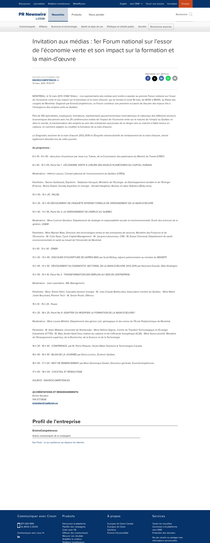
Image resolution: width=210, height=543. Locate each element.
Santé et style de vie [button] (92, 26)
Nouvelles (58, 15)
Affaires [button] (43, 26)
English (123, 3)
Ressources (24, 3)
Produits (76, 15)
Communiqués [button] (27, 26)
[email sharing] (175, 79)
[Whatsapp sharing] (168, 79)
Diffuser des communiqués (75, 533)
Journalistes (39, 3)
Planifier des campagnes (74, 526)
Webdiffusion (79, 3)
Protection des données (163, 533)
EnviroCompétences (44, 431)
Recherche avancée (161, 26)
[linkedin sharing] (161, 79)
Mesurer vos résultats (72, 536)
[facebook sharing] (148, 79)
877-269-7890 (27, 523)
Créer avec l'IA (69, 529)
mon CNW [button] (135, 3)
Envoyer (186, 3)
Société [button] (142, 26)
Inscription (172, 3)
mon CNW (157, 529)
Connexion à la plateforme (164, 526)
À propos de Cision (116, 526)
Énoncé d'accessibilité (117, 533)
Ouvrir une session (155, 3)
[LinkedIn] (19, 536)
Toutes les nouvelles (162, 523)
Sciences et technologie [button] (64, 26)
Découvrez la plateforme (74, 523)
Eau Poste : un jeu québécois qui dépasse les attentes (58, 442)
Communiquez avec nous (29, 533)
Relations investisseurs (59, 3)
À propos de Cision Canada (120, 523)
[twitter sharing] (154, 79)
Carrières (111, 529)
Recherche (182, 14)
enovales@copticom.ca (45, 403)
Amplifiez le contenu (72, 539)
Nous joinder (96, 15)
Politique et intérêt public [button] (120, 26)
